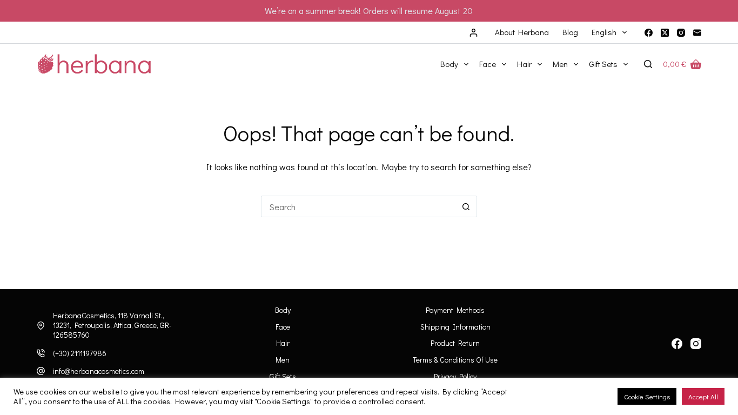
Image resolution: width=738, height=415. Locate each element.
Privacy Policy (455, 376)
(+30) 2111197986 (79, 353)
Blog (570, 31)
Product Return (455, 343)
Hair (524, 63)
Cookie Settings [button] (647, 396)
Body (449, 63)
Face (487, 63)
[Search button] (466, 206)
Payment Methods (455, 310)
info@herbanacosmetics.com (98, 371)
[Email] (697, 33)
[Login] (473, 33)
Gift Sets (603, 63)
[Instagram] (681, 33)
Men (560, 63)
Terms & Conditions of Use (455, 360)
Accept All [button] (703, 396)
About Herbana (522, 31)
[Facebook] (649, 33)
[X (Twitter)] (665, 33)
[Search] (648, 64)
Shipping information (455, 327)
